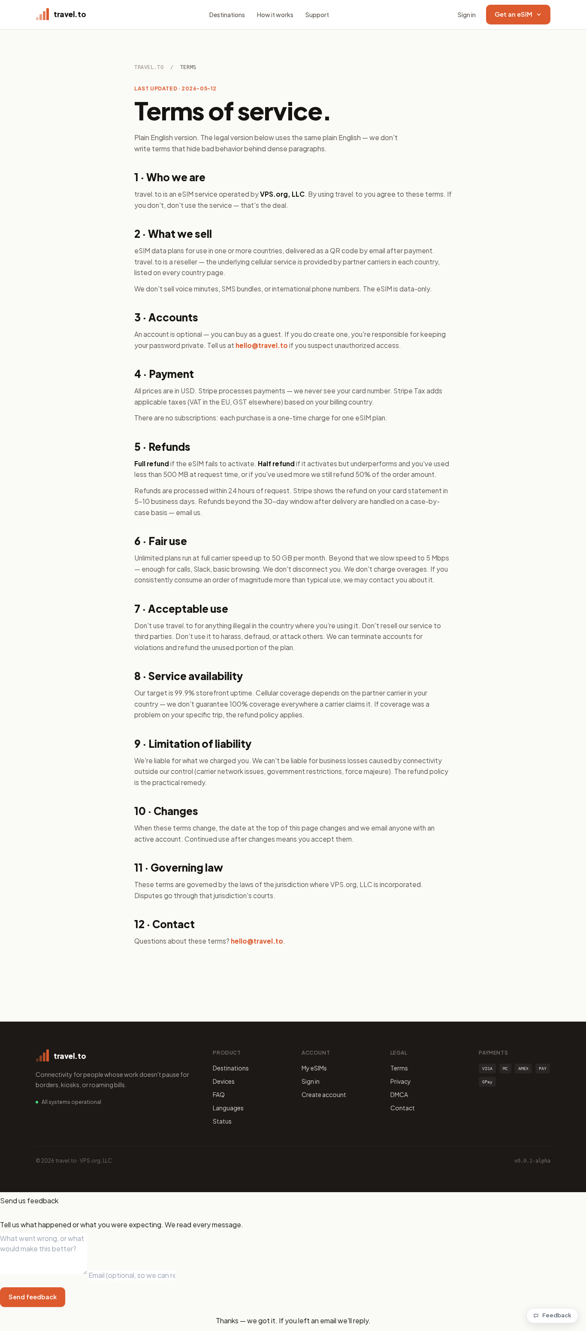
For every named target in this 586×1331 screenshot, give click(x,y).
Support (317, 14)
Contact (402, 1108)
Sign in (467, 14)
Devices (224, 1081)
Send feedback (33, 1297)
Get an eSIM (513, 14)
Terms (399, 1068)
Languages (228, 1108)
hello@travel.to (262, 345)
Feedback (556, 1315)
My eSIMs (314, 1068)
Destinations (227, 14)
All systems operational (71, 1102)
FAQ (219, 1094)
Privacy (400, 1081)
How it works (275, 14)
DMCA (399, 1094)
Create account (324, 1094)
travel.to (148, 67)
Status (222, 1121)
